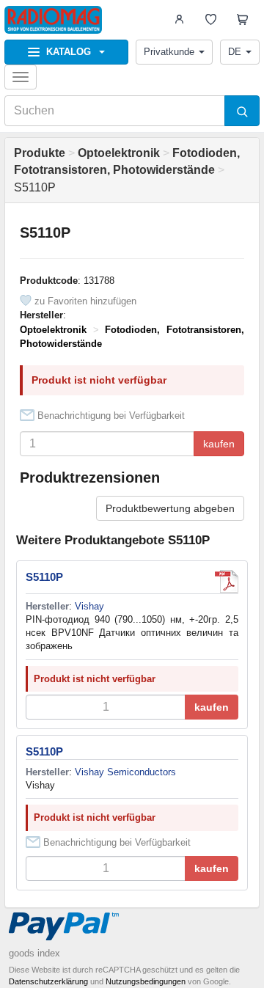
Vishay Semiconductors (125, 771)
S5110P (44, 577)
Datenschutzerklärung (48, 981)
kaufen (219, 444)
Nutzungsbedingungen (146, 981)
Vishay (89, 606)
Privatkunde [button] (169, 51)
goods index (34, 953)
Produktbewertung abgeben (170, 508)
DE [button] (234, 51)
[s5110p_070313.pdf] (226, 581)
